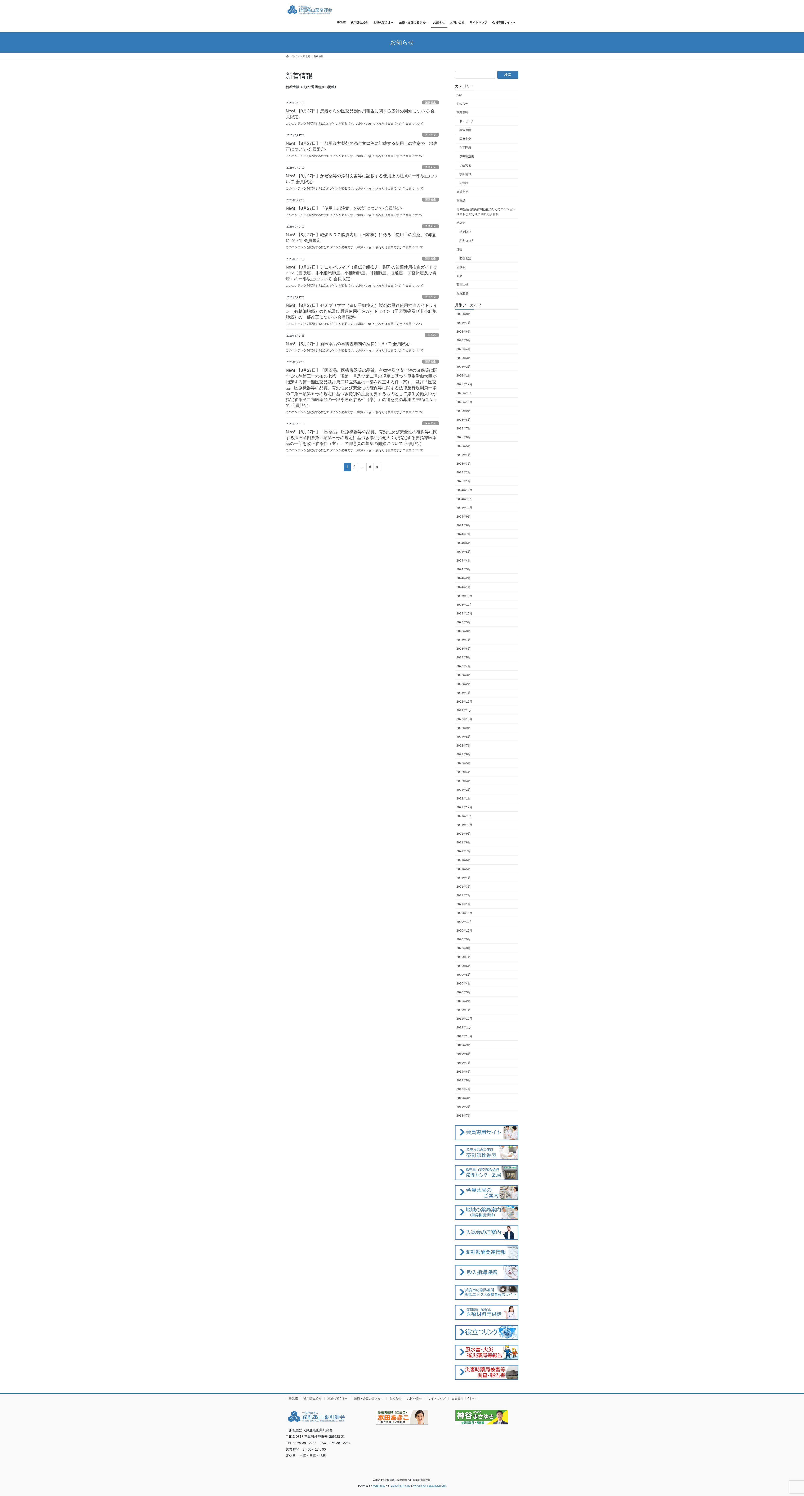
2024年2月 (463, 578)
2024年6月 (463, 543)
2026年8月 (463, 314)
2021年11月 (464, 816)
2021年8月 (463, 842)
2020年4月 (463, 983)
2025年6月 (463, 437)
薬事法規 (462, 284)
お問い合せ (414, 1398)
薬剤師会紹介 (312, 1398)
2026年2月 (463, 366)
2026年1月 (463, 375)
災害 (459, 249)
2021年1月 (463, 904)
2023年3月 (463, 675)
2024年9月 (463, 516)
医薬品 (432, 335)
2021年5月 (463, 869)
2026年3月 (463, 358)
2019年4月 (463, 1089)
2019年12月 (464, 1018)
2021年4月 (463, 877)
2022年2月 (463, 789)
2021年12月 (464, 807)
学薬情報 (465, 174)
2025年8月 (463, 419)
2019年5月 (463, 1080)
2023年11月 (464, 604)
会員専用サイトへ (463, 1398)
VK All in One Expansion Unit (429, 1485)
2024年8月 (463, 525)
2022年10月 (464, 719)
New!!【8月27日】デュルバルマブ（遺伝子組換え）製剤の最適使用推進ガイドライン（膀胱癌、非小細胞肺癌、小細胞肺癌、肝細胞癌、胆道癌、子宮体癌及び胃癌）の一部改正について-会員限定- (361, 273)
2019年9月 (463, 1045)
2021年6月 (463, 860)
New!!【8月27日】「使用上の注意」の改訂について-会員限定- (344, 208)
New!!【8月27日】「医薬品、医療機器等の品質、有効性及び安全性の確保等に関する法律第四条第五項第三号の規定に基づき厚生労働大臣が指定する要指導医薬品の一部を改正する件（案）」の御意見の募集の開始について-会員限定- (361, 437)
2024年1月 (463, 587)
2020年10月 (464, 930)
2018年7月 (463, 1115)
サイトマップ (437, 1398)
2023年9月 (463, 622)
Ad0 (459, 94)
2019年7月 (463, 1062)
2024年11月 (464, 499)
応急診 (463, 183)
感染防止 (465, 231)
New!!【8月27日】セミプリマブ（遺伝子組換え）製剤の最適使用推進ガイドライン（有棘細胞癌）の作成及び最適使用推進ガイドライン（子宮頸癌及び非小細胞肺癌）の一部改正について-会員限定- (361, 311)
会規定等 (462, 191)
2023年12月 (464, 596)
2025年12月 (464, 384)
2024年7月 (463, 534)
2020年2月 (463, 1001)
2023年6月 (463, 648)
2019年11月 (464, 1027)
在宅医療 (465, 147)
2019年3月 (463, 1098)
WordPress (378, 1485)
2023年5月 (463, 657)
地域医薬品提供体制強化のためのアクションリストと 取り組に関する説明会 (485, 212)
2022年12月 (464, 701)
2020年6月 (463, 966)
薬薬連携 (462, 293)
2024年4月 (463, 560)
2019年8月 (463, 1053)
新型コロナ (466, 240)
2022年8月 (463, 736)
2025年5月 (463, 446)
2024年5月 (463, 551)
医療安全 (430, 102)
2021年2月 (463, 895)
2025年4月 (463, 454)
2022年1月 (463, 798)
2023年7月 (463, 639)
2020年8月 (463, 948)
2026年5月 (463, 340)
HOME (293, 1398)
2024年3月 (463, 569)
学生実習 (465, 165)
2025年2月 (463, 472)
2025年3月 (463, 463)
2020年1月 (463, 1009)
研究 (459, 276)
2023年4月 (463, 666)
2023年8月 (463, 631)
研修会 (460, 267)
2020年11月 (464, 921)
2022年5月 (463, 763)
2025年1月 (463, 481)
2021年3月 (463, 886)
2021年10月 (464, 824)
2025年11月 (464, 393)
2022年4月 (463, 772)
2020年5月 (463, 974)
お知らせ (462, 103)
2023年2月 (463, 684)
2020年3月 (463, 992)
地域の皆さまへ (337, 1398)
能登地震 (465, 258)
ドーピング (466, 121)
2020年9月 (463, 939)
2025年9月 (463, 411)
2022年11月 (464, 710)
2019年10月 (464, 1036)
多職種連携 (466, 156)
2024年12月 (464, 490)
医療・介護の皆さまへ (368, 1398)
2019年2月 (463, 1106)
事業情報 (462, 112)
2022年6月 (463, 754)
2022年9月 (463, 728)
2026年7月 (463, 322)
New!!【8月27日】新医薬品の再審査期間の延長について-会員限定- (348, 343)
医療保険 (465, 130)
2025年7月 (463, 428)
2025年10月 (464, 402)
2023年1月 (463, 692)
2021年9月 (463, 833)
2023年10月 (464, 613)
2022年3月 (463, 781)
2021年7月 (463, 851)
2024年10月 (464, 507)
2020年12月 (464, 913)
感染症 (460, 223)
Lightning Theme (400, 1485)
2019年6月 (463, 1071)
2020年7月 (463, 957)
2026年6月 (463, 331)
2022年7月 (463, 745)
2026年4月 (463, 349)
